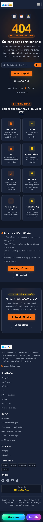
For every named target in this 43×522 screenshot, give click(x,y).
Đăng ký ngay (13, 517)
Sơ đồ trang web (8, 440)
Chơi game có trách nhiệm (12, 427)
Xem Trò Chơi (23, 81)
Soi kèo (4, 399)
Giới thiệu (5, 418)
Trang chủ (5, 377)
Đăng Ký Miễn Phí (23, 317)
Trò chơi (4, 386)
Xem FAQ (23, 275)
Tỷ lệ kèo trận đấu (8, 408)
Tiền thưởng (6, 382)
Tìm (37, 65)
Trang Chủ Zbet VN (22, 268)
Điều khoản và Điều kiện (11, 431)
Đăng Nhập (23, 325)
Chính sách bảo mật (9, 436)
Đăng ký (4, 451)
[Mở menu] (38, 4)
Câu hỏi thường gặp (9, 423)
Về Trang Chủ (23, 73)
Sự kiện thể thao (8, 395)
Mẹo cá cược (6, 403)
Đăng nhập (6, 455)
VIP (2, 390)
